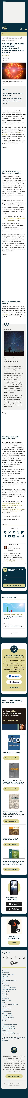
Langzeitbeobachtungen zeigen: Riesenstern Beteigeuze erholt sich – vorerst (12, 505)
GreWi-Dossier (6, 991)
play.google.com (14, 909)
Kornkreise (5, 997)
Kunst (3, 1002)
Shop (14, 942)
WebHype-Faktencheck (8, 1028)
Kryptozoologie (6, 1000)
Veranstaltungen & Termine (9, 1024)
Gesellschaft (15, 614)
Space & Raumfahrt (11, 37)
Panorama (5, 1009)
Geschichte (5, 984)
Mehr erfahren (14, 687)
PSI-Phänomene (6, 1011)
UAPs (12, 626)
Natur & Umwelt (6, 1008)
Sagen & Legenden (7, 1015)
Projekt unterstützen (14, 1076)
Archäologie (5, 972)
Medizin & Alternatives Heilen (10, 1004)
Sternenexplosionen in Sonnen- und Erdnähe (13, 94)
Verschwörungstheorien (8, 1026)
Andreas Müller (5, 55)
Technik (4, 1021)
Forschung (5, 314)
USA (23, 626)
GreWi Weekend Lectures (9, 989)
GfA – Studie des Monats (9, 987)
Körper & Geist (6, 998)
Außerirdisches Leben (8, 974)
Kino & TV (5, 995)
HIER (5, 218)
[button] (5, 532)
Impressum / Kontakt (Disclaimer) (11, 1034)
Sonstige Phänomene (8, 1017)
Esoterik (4, 978)
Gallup (9, 626)
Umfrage (19, 626)
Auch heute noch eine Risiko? (12, 98)
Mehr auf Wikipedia (9, 720)
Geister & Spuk (6, 982)
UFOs (21, 614)
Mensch (4, 1006)
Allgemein (4, 971)
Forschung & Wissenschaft (9, 980)
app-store (14, 904)
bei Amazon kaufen (11, 758)
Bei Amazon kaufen (11, 869)
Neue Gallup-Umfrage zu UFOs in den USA (14, 617)
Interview (4, 993)
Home (3, 37)
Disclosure (7, 614)
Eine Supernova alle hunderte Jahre (12, 102)
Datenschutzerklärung (8, 1032)
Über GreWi (5, 1030)
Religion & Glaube (7, 1013)
